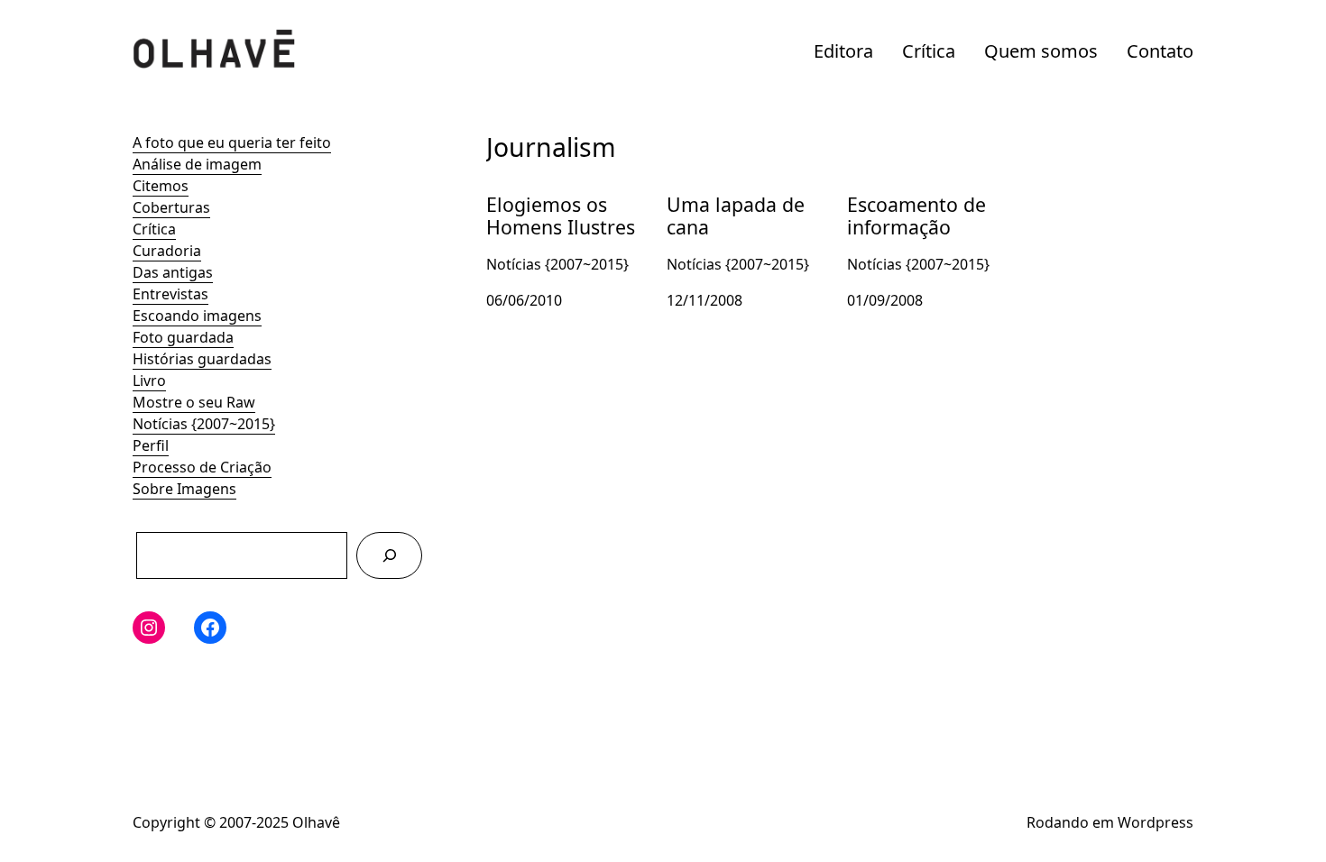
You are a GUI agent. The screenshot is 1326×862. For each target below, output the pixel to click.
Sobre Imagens (184, 489)
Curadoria (167, 251)
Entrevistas (170, 294)
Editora (843, 51)
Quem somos (1041, 51)
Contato (1160, 51)
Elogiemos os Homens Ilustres (562, 200)
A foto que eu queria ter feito (232, 142)
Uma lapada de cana (736, 189)
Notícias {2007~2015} (204, 424)
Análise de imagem (197, 164)
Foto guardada (183, 337)
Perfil (151, 445)
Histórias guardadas (202, 359)
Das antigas (173, 272)
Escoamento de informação (900, 200)
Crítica (928, 51)
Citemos (161, 186)
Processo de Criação (202, 467)
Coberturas (171, 207)
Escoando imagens (197, 316)
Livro (149, 380)
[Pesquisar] (389, 555)
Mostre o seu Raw (194, 402)
